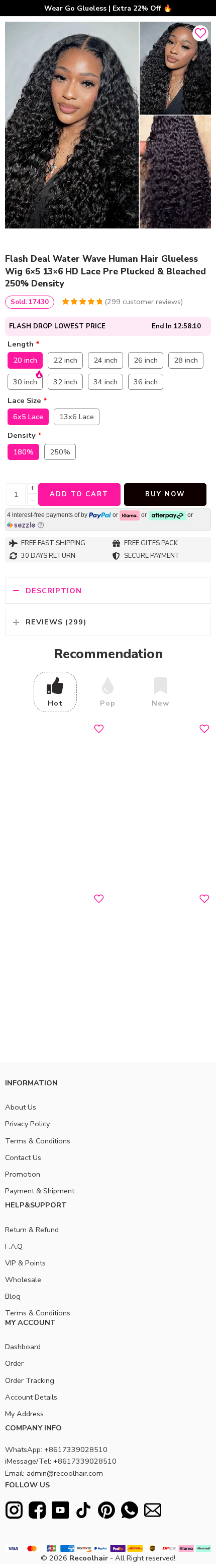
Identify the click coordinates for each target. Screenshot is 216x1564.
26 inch (146, 360)
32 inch (65, 382)
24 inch (105, 360)
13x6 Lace (76, 417)
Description (54, 591)
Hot (55, 703)
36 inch (146, 382)
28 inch (186, 360)
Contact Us (23, 1157)
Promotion (22, 1174)
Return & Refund (32, 1230)
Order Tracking (29, 1380)
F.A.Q (14, 1246)
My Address (24, 1414)
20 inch (25, 360)
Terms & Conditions (37, 1141)
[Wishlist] (200, 33)
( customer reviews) (143, 302)
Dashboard (23, 1347)
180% (23, 452)
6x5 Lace (28, 417)
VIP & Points (25, 1263)
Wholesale (23, 1280)
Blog (13, 1296)
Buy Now (165, 494)
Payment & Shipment (39, 1191)
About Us (20, 1107)
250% (60, 452)
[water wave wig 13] (108, 125)
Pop (108, 703)
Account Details (31, 1397)
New (160, 703)
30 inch (25, 382)
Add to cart (79, 494)
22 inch (65, 360)
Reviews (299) (56, 622)
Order (14, 1363)
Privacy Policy (27, 1124)
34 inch (105, 382)
